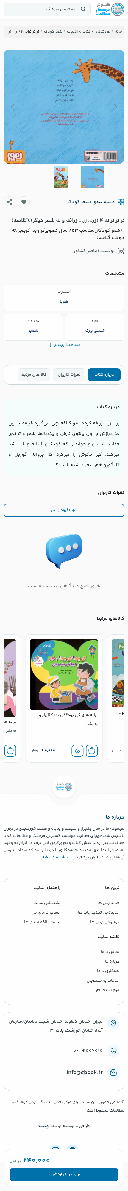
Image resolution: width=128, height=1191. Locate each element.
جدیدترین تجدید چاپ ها (98, 912)
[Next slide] (13, 106)
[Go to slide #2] (61, 177)
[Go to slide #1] (92, 177)
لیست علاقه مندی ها (42, 922)
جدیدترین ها (108, 903)
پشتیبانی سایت (46, 903)
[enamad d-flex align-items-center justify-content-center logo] (64, 1082)
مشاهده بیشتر (54, 857)
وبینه (43, 1126)
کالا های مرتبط (34, 375)
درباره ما (112, 961)
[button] (24, 202)
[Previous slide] (115, 106)
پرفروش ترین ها (104, 922)
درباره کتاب (104, 375)
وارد (60, 1174)
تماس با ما (110, 952)
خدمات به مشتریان (103, 980)
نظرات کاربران (69, 375)
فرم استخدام (107, 990)
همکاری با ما (108, 971)
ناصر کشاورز (84, 251)
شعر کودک (78, 202)
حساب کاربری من (45, 912)
